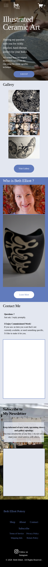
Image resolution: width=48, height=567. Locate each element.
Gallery (8, 84)
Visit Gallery (24, 168)
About (22, 522)
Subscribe (24, 528)
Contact (34, 522)
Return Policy (32, 538)
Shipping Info (16, 538)
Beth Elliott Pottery (14, 511)
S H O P (24, 74)
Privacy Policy (32, 533)
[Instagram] (16, 551)
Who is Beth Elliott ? (18, 180)
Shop (12, 522)
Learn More (24, 295)
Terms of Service (16, 533)
